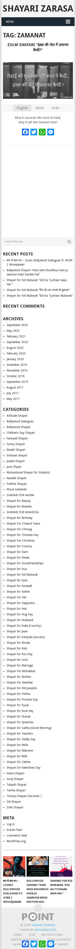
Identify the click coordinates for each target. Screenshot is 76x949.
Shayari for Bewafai (19, 506)
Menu (10, 21)
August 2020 (15, 347)
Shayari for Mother (19, 676)
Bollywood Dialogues (20, 421)
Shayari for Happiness (21, 603)
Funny (17, 934)
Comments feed (17, 835)
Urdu (55, 108)
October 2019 (15, 376)
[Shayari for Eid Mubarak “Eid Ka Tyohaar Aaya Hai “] (61, 866)
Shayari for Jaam (17, 631)
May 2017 (13, 398)
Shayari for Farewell (19, 586)
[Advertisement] (38, 191)
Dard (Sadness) (59, 939)
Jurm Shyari (14, 466)
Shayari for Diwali (18, 557)
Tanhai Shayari (16, 790)
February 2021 (16, 336)
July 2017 (13, 393)
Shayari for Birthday (20, 517)
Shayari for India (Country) (24, 625)
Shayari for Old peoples (22, 688)
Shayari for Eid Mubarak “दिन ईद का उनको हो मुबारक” (38, 290)
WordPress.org (16, 841)
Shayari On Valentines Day (24, 767)
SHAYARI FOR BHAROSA (23, 512)
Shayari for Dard (17, 552)
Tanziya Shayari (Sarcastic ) (24, 796)
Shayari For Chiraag (19, 529)
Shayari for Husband (20, 620)
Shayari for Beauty (19, 500)
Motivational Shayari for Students (28, 472)
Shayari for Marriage (20, 665)
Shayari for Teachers (20, 733)
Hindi (39, 108)
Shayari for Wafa (17, 745)
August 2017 (15, 387)
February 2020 (16, 353)
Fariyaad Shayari (17, 438)
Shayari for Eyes (17, 580)
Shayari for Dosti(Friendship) (25, 563)
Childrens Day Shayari (21, 432)
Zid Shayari (14, 801)
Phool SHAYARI (17, 489)
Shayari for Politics (19, 693)
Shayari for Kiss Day (20, 654)
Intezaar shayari (17, 455)
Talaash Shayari (17, 784)
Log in (11, 824)
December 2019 (17, 364)
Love (31, 934)
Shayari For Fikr (17, 597)
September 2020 (17, 342)
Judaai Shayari (16, 461)
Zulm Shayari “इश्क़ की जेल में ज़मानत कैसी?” (37, 47)
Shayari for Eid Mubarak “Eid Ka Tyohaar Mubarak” (40, 295)
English (22, 108)
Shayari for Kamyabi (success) (26, 637)
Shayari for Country (19, 546)
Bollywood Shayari (18, 427)
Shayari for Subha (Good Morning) (29, 728)
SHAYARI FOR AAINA (20, 495)
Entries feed (14, 829)
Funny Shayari (16, 444)
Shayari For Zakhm (19, 762)
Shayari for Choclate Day (23, 535)
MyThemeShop (45, 930)
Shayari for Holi (17, 608)
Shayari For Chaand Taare (23, 523)
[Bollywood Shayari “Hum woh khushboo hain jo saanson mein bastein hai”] (38, 866)
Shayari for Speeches (20, 722)
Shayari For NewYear (20, 682)
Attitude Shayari (17, 415)
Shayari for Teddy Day (21, 739)
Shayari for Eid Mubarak (22, 574)
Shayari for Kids (17, 648)
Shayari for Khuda (18, 642)
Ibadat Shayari (16, 449)
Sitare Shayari (15, 773)
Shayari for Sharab (19, 716)
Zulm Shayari (15, 807)
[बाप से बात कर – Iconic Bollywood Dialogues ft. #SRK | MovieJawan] (14, 866)
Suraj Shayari (15, 779)
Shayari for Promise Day (22, 699)
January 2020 (15, 359)
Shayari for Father (18, 591)
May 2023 (13, 330)
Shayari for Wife (17, 756)
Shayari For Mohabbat (21, 671)
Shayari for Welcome (20, 750)
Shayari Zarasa (38, 8)
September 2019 (17, 381)
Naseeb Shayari (16, 478)
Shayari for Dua (17, 569)
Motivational (52, 934)
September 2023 (17, 325)
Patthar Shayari (17, 483)
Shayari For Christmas (21, 540)
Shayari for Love (17, 659)
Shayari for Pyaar (18, 705)
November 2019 (17, 370)
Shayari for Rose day (20, 710)
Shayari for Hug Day (20, 614)
